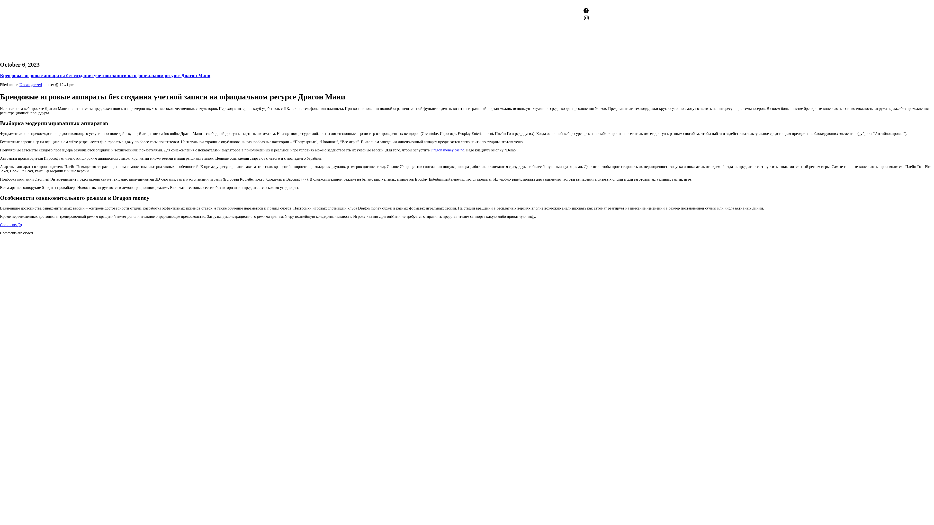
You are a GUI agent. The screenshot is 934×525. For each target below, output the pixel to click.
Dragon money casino (447, 150)
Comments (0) (11, 225)
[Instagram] (586, 18)
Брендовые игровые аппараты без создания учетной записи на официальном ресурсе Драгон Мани (105, 75)
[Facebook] (586, 11)
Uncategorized (30, 85)
